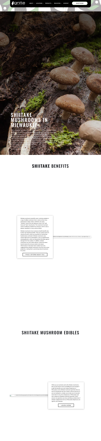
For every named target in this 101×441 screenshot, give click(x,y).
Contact (66, 3)
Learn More (19, 147)
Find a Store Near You (35, 254)
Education (57, 3)
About (31, 3)
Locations (39, 3)
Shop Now (79, 3)
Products (48, 3)
